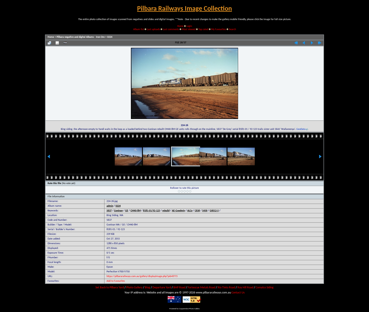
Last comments (171, 29)
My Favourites (218, 29)
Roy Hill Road (245, 287)
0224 (109, 37)
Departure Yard (161, 287)
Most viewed (188, 29)
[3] (184, 191)
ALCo (189, 210)
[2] (181, 191)
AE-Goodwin (178, 210)
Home (180, 26)
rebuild (166, 210)
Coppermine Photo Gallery (189, 309)
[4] (187, 191)
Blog (147, 287)
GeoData (301, 129)
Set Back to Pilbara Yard (109, 287)
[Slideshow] (65, 43)
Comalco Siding (265, 287)
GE (126, 210)
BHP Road (179, 287)
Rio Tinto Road (226, 287)
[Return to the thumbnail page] (49, 43)
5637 (109, 210)
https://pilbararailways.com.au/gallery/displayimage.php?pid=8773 (142, 276)
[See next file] (312, 43)
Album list (138, 29)
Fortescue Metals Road (201, 287)
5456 (204, 210)
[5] (190, 191)
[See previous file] (304, 43)
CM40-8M (135, 210)
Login (189, 26)
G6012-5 (214, 210)
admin (110, 206)
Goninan (118, 210)
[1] (179, 191)
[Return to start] (296, 43)
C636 (197, 210)
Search (232, 29)
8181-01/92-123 (151, 210)
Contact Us (238, 292)
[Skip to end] (320, 43)
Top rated (203, 29)
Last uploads (153, 29)
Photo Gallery (134, 287)
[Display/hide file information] (57, 43)
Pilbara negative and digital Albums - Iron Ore (81, 37)
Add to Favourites (116, 281)
